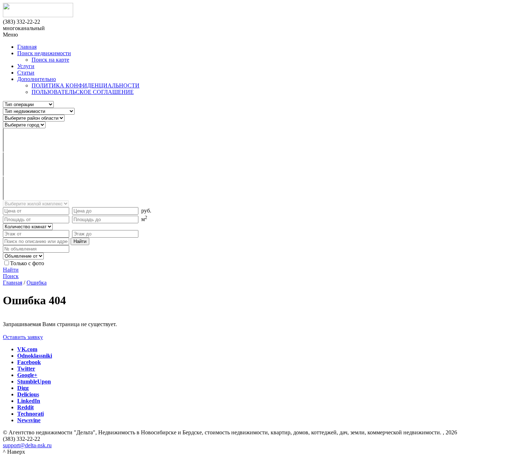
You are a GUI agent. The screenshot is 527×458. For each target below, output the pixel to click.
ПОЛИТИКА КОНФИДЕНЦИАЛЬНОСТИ (85, 85)
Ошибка (37, 283)
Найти (11, 270)
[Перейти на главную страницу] (263, 11)
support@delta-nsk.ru (27, 445)
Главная (27, 47)
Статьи (25, 73)
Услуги (25, 66)
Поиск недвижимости (44, 53)
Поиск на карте (50, 60)
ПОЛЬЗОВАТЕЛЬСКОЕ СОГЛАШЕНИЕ (83, 92)
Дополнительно (36, 79)
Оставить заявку (23, 337)
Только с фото (27, 263)
